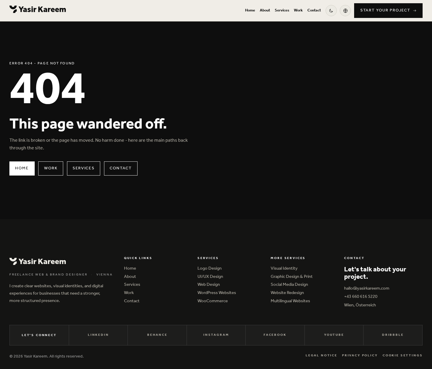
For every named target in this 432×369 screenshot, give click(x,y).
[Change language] (345, 10)
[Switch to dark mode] (331, 10)
